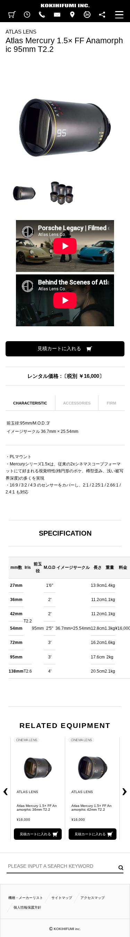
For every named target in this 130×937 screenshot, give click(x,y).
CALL (42, 15)
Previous (4, 788)
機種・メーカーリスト (25, 898)
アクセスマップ (92, 898)
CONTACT (57, 15)
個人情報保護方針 (27, 907)
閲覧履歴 (26, 15)
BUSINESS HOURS (87, 15)
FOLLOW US (102, 15)
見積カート (12, 15)
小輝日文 (65, 4)
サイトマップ (61, 898)
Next (127, 788)
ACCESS (71, 15)
